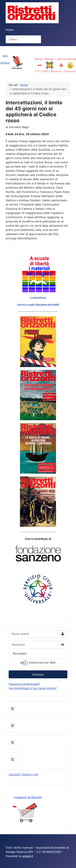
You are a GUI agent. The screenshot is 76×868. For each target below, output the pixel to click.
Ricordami (19, 653)
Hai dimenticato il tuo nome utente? (33, 688)
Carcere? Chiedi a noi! (23, 774)
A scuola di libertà (38, 297)
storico (5, 62)
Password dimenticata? (24, 684)
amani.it (28, 856)
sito (5, 55)
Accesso (38, 674)
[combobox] (23, 39)
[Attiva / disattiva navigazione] (12, 708)
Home (10, 29)
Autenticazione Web (41, 662)
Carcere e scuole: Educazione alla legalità (38, 304)
